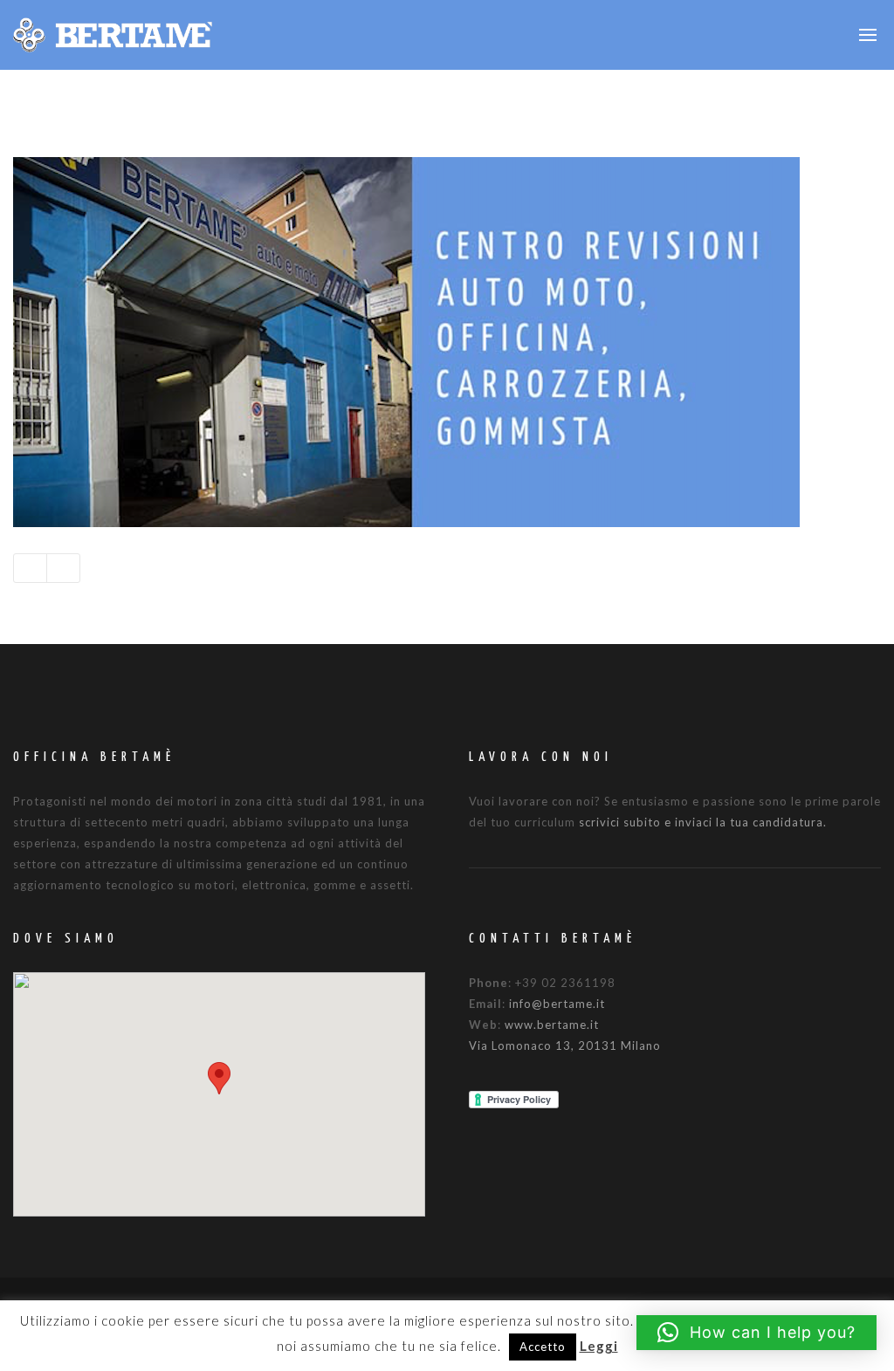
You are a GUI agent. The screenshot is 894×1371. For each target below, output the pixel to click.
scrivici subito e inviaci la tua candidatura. (703, 822)
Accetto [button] (542, 1347)
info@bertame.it (557, 1004)
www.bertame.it (552, 1025)
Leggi (599, 1346)
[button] (219, 1078)
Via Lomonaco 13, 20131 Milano (565, 1045)
